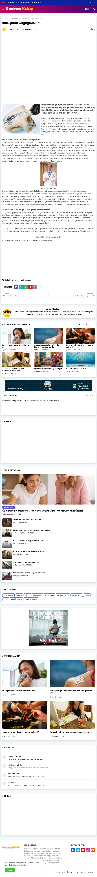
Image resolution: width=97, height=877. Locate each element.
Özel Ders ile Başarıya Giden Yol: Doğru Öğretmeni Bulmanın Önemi (42, 510)
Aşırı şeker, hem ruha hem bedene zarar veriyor (13, 370)
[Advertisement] (48, 50)
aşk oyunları (37, 595)
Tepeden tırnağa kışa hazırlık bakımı (24, 2)
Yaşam (27, 595)
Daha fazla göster (86, 325)
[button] (90, 2)
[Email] (35, 287)
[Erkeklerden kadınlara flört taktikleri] (7, 554)
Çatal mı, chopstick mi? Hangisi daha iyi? (79, 346)
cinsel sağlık (49, 595)
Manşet (15, 280)
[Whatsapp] (25, 287)
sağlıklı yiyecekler (31, 599)
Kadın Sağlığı (8, 595)
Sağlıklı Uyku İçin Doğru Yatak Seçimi (28, 541)
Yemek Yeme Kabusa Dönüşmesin (27, 519)
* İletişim (69, 872)
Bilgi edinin (23, 865)
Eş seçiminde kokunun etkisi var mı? (15, 346)
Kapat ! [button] (10, 870)
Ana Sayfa (6, 18)
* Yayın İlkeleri (80, 872)
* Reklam (90, 872)
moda (87, 595)
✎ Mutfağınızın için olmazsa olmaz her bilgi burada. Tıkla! (27, 241)
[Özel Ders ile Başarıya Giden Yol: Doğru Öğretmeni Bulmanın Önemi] (48, 489)
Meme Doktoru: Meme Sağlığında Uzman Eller (32, 530)
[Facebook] (16, 287)
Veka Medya (53, 308)
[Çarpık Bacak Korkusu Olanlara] (7, 565)
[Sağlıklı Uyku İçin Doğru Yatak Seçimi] (7, 544)
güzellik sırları (76, 595)
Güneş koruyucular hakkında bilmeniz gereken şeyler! (46, 346)
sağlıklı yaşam (17, 18)
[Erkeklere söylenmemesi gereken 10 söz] (7, 576)
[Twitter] (21, 287)
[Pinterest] (30, 287)
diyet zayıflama (63, 595)
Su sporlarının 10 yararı (76, 369)
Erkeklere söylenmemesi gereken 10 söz (29, 573)
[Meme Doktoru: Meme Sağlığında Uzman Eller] (7, 533)
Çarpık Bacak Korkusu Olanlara (26, 562)
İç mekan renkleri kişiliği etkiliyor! (48, 369)
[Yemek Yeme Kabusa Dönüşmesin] (7, 522)
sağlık (6, 599)
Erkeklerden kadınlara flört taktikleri (28, 551)
